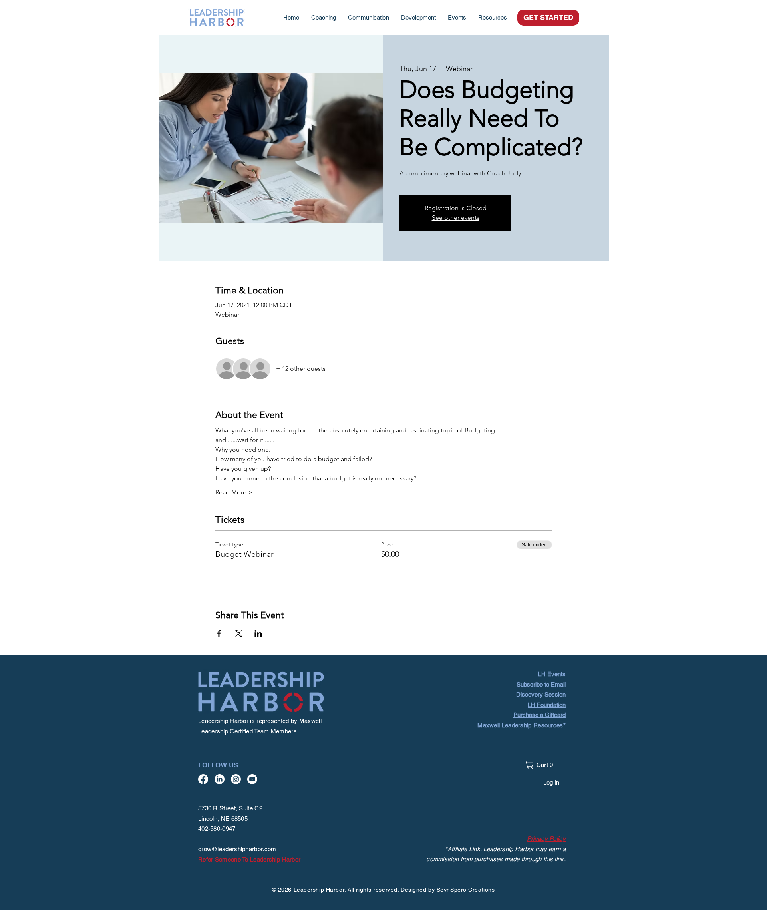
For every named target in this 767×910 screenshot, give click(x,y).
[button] (492, 18)
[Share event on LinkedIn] (258, 633)
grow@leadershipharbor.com (237, 849)
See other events (455, 217)
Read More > (233, 492)
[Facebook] (203, 779)
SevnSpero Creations (466, 889)
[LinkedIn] (220, 779)
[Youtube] (252, 779)
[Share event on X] (238, 633)
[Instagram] (236, 779)
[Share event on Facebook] (219, 633)
